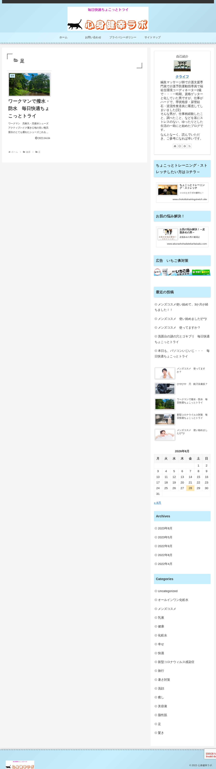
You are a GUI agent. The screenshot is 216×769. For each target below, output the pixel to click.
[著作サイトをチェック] (175, 146)
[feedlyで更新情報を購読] (184, 146)
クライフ (182, 76)
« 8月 (157, 502)
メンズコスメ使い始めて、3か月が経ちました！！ (181, 307)
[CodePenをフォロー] (180, 146)
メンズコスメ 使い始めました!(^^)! (182, 318)
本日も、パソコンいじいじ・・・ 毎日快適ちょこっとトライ (182, 353)
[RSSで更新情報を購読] (189, 146)
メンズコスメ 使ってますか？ (179, 327)
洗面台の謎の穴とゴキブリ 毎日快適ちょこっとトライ (182, 339)
